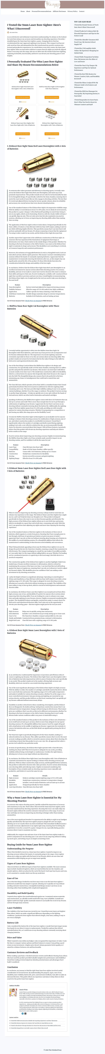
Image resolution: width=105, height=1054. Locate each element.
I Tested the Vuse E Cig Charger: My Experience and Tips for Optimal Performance (85, 68)
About (28, 11)
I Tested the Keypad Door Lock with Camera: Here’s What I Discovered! (29, 1028)
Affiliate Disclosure (59, 11)
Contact (81, 11)
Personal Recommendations (41, 11)
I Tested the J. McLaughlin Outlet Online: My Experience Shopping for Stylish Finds (86, 50)
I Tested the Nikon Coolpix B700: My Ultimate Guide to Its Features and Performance (86, 85)
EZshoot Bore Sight (18, 146)
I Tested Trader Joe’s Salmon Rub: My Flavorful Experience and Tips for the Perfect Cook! (86, 33)
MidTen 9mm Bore (18, 306)
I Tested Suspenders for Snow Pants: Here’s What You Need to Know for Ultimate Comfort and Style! (86, 102)
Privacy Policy (72, 11)
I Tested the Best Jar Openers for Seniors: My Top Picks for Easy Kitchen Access (31, 1023)
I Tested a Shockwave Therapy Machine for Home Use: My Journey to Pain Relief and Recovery (35, 1025)
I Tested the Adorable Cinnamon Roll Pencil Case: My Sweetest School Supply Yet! (86, 42)
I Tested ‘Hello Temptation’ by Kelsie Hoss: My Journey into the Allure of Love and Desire (86, 59)
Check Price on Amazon (22, 97)
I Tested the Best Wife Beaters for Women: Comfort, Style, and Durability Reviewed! (87, 76)
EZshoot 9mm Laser (18, 468)
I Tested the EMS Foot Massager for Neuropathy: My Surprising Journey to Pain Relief (86, 93)
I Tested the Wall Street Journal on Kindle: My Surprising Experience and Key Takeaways (33, 1020)
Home (23, 11)
